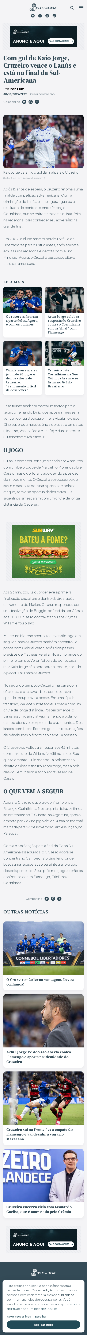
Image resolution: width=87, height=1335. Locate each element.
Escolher (40, 1316)
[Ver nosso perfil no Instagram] (47, 16)
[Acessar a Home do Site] (43, 7)
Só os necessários (19, 1316)
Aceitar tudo (43, 1324)
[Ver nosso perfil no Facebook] (40, 16)
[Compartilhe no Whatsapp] (31, 102)
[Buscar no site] (71, 7)
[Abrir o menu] (81, 7)
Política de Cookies (43, 1309)
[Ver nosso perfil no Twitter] (33, 16)
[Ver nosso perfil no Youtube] (54, 16)
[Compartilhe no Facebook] (37, 102)
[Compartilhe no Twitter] (24, 102)
